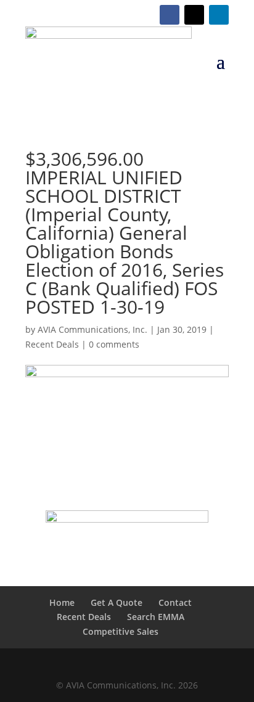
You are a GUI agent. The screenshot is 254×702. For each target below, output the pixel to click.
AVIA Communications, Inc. (92, 329)
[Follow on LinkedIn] (219, 15)
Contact (175, 602)
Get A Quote (116, 602)
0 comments (114, 344)
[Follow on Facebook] (169, 15)
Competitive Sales (120, 631)
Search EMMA (155, 616)
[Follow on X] (194, 15)
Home (62, 602)
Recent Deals (52, 344)
